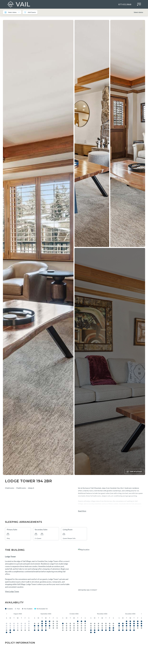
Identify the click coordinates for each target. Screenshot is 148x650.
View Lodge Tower (12, 591)
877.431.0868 (124, 4)
